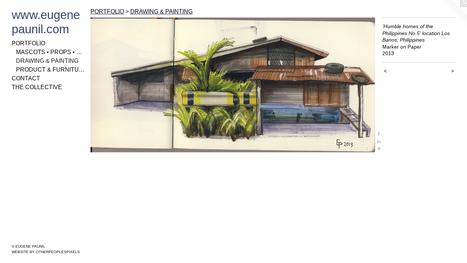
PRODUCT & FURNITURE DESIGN (50, 69)
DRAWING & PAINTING (47, 61)
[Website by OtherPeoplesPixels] (452, 14)
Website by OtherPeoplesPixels (46, 252)
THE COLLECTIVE (37, 87)
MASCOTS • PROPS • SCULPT (50, 52)
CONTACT (26, 78)
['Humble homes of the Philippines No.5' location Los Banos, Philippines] (232, 85)
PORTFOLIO (28, 43)
